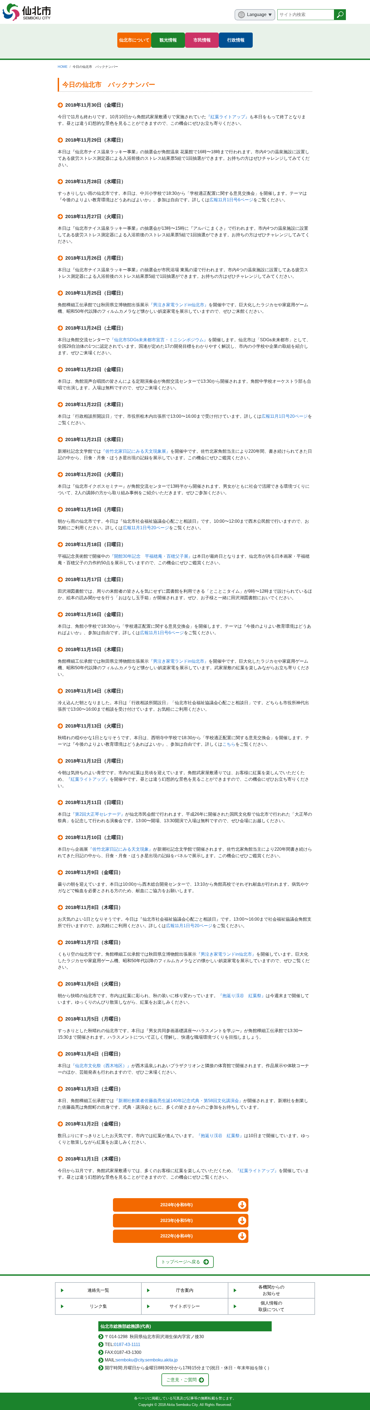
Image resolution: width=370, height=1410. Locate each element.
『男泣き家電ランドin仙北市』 (179, 304)
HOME (62, 67)
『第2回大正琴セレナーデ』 (98, 814)
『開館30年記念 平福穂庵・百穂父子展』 (151, 556)
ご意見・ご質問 (181, 1379)
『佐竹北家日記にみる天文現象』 (120, 849)
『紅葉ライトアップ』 (227, 116)
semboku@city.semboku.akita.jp (147, 1360)
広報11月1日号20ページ (284, 416)
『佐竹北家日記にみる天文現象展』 (135, 451)
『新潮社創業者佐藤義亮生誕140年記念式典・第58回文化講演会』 (178, 1100)
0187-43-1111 (127, 1344)
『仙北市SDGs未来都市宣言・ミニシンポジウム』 (159, 339)
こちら (228, 744)
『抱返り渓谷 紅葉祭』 (242, 995)
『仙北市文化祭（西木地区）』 (101, 1065)
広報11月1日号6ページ (231, 199)
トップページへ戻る (180, 1261)
